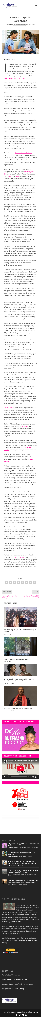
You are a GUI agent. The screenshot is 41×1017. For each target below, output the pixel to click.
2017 (10, 176)
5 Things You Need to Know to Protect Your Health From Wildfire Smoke (23, 871)
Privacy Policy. (20, 989)
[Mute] (33, 777)
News (33, 874)
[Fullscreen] (36, 777)
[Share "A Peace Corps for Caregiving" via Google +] (15, 582)
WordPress (35, 1012)
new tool (25, 426)
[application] (20, 768)
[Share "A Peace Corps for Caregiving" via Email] (30, 582)
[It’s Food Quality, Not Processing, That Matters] (4, 853)
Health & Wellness (13, 847)
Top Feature (34, 847)
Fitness (10, 865)
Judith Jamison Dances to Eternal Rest (18, 708)
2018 (17, 176)
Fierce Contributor (19, 25)
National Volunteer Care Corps (15, 78)
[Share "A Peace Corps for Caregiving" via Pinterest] (22, 582)
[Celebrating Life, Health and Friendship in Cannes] (20, 617)
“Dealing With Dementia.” (13, 922)
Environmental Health (14, 874)
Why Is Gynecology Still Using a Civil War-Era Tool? (23, 844)
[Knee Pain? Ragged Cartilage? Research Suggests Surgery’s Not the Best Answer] (4, 862)
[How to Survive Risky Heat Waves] (20, 646)
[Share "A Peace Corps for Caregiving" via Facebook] (7, 582)
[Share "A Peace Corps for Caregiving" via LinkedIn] (26, 582)
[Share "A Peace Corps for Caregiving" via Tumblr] (18, 582)
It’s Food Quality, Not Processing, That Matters (21, 853)
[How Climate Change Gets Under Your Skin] (4, 881)
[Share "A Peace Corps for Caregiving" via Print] (34, 582)
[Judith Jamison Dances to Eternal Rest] (20, 696)
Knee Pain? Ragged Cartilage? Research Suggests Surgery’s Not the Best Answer (22, 862)
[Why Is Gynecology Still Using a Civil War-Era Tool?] (4, 845)
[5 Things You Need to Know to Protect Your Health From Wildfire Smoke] (4, 871)
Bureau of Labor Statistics (23, 153)
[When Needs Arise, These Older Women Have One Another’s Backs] (20, 670)
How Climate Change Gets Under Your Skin (23, 881)
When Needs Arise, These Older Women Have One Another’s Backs (19, 680)
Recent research (9, 408)
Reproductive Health (24, 847)
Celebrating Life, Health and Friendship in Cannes (20, 630)
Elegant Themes (16, 1012)
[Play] (5, 777)
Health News (22, 856)
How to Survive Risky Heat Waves (17, 659)
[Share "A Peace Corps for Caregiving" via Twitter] (11, 582)
